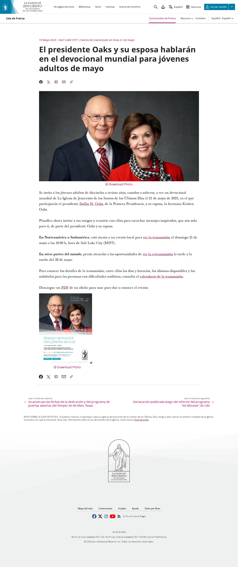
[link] (161, 276)
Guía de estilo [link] (141, 419)
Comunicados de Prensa (162, 18)
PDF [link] (64, 287)
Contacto (200, 18)
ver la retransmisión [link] (158, 254)
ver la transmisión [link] (156, 237)
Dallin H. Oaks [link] (91, 204)
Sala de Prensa (15, 18)
